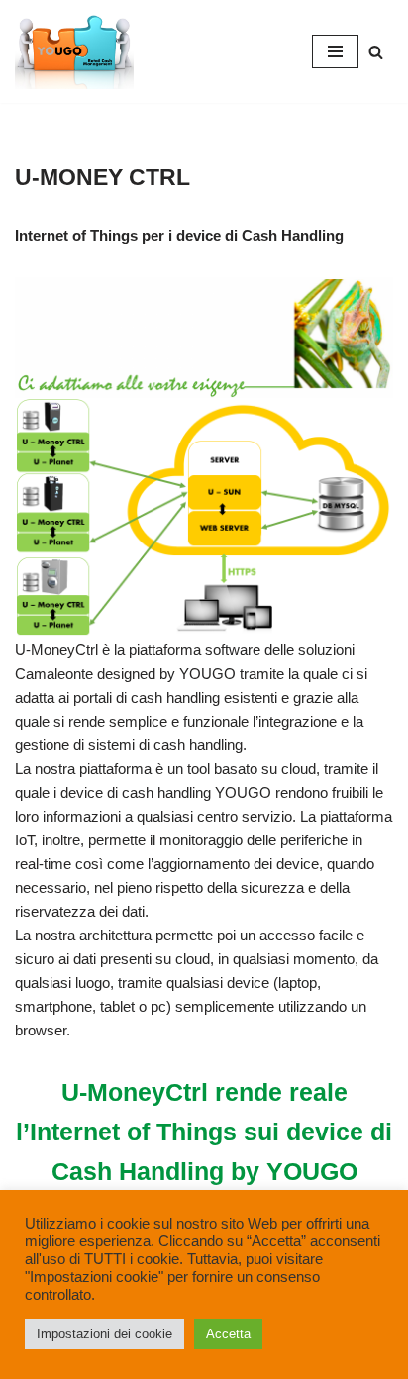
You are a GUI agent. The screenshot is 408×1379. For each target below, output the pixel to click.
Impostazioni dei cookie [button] (104, 1334)
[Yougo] (74, 51)
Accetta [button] (228, 1334)
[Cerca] (375, 52)
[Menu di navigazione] (335, 51)
